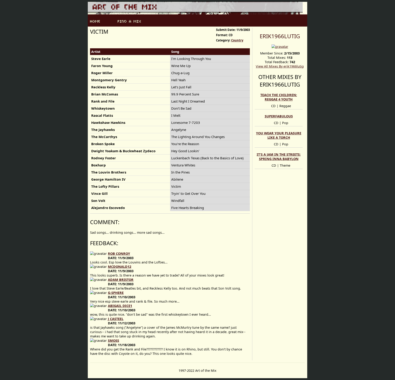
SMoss (113, 340)
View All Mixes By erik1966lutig (280, 66)
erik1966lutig (280, 36)
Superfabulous (279, 116)
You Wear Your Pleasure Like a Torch (278, 135)
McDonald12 (119, 266)
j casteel (115, 319)
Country (237, 40)
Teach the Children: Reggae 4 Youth (278, 97)
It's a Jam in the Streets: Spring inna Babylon (279, 156)
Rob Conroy (119, 253)
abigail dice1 (120, 306)
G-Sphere (116, 292)
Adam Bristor (120, 279)
